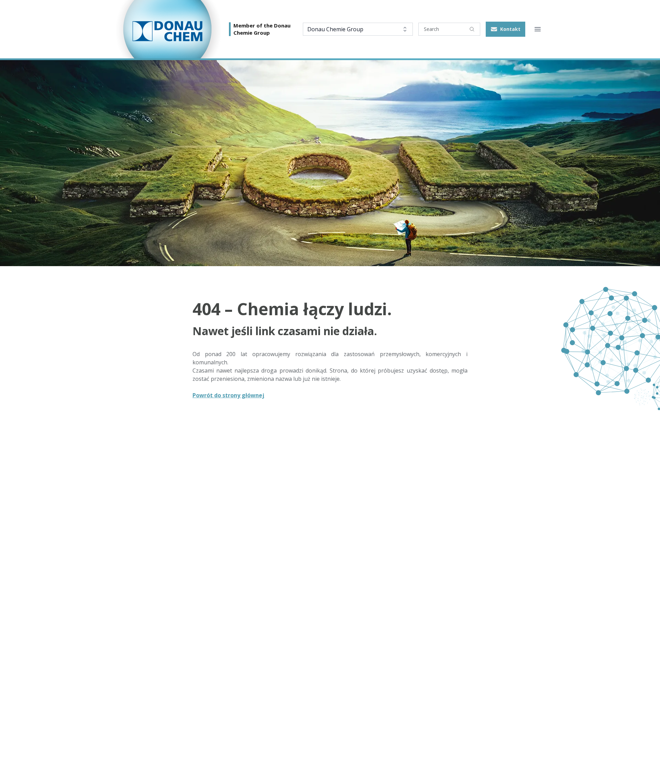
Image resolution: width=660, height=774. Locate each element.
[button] (505, 29)
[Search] (472, 29)
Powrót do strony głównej (228, 395)
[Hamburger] (538, 29)
